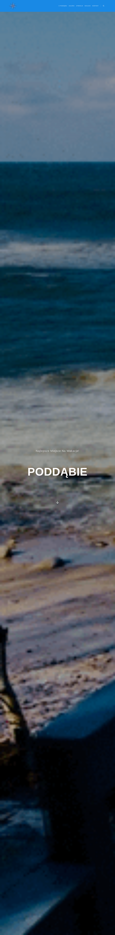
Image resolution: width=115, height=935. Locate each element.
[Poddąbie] (13, 6)
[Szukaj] (103, 6)
